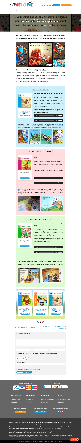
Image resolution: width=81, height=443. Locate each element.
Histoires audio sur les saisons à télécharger (25, 310)
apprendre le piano (31, 432)
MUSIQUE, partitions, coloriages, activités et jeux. (37, 19)
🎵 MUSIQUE (15, 10)
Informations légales (61, 402)
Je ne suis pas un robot (21, 355)
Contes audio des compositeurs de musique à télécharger (25, 242)
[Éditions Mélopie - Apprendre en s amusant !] (21, 3)
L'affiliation (28, 402)
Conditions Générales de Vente (63, 399)
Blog (38, 10)
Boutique (31, 10)
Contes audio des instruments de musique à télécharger (25, 174)
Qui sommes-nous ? (15, 399)
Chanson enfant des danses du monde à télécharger (40, 310)
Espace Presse (44, 402)
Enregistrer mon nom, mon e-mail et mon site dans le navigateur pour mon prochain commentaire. (38, 353)
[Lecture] (35, 115)
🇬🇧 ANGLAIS (23, 10)
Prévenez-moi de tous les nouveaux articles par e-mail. (29, 369)
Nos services (14, 402)
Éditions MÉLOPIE (47, 25)
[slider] (60, 115)
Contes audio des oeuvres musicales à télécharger (25, 112)
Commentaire (19, 337)
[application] (48, 115)
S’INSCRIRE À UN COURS (48, 10)
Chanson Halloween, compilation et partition (26, 327)
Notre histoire (14, 401)
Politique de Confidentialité (62, 401)
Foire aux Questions (45, 401)
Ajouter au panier (25, 115)
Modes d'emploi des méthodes (47, 399)
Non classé (53, 19)
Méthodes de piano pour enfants (29, 265)
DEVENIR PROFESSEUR (62, 10)
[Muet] (58, 115)
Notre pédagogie (29, 399)
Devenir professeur (30, 401)
